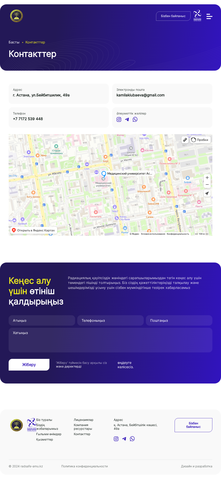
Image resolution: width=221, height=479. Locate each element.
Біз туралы (44, 420)
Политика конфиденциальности (84, 466)
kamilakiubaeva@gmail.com (141, 95)
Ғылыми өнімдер (49, 434)
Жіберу (29, 364)
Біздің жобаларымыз (47, 426)
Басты (14, 42)
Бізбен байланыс (173, 16)
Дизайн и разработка (196, 466)
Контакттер (82, 434)
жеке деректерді (68, 366)
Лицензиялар (83, 420)
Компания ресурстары (83, 426)
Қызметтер (44, 439)
